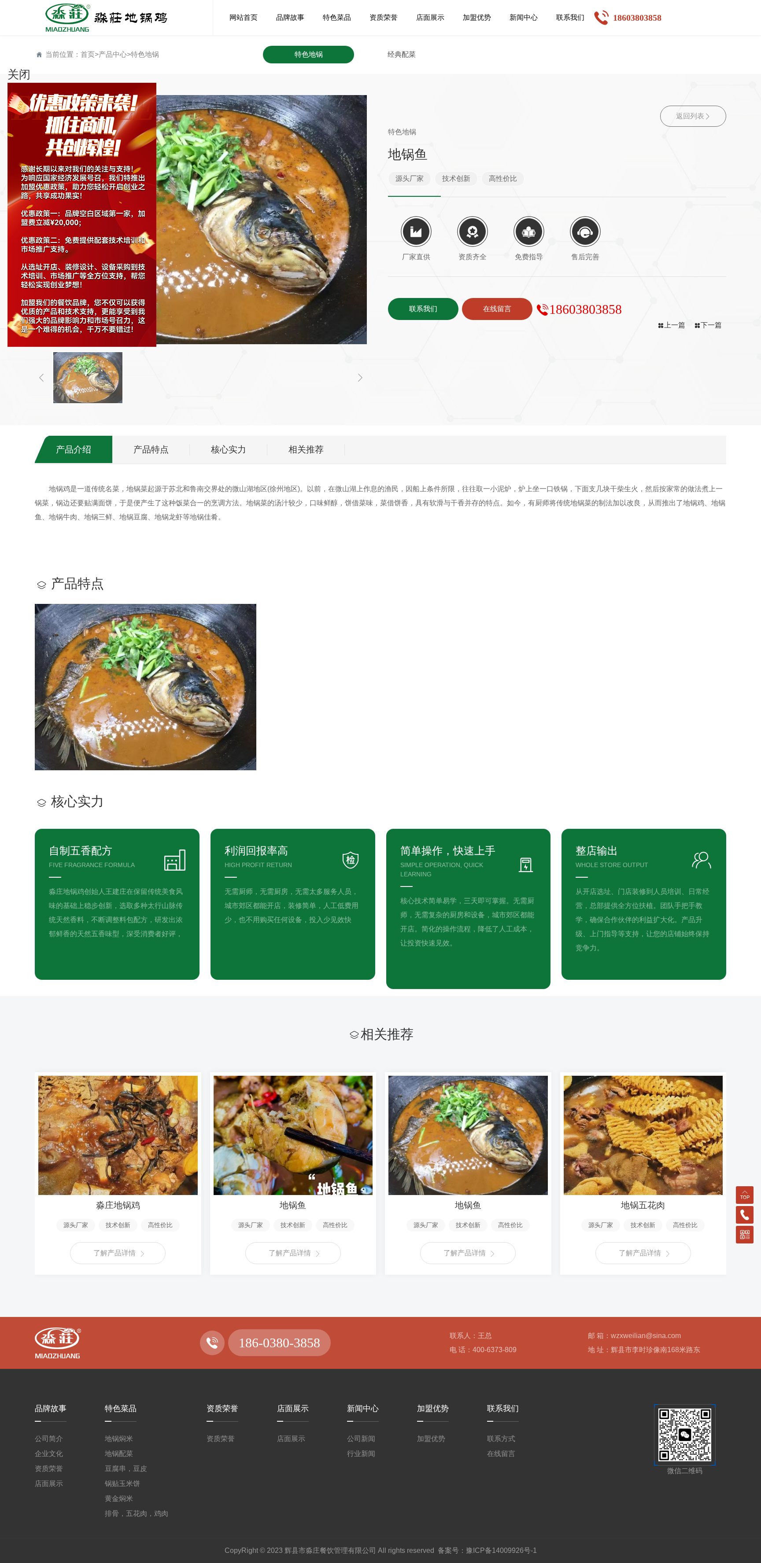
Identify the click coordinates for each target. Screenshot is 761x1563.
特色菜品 (121, 1408)
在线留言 (501, 1453)
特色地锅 (145, 54)
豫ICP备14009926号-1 (501, 1550)
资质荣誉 (49, 1468)
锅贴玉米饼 (122, 1483)
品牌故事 (50, 1408)
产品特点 (151, 449)
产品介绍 (73, 449)
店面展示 (49, 1483)
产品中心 (113, 54)
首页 (88, 54)
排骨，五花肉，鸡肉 (136, 1513)
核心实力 (228, 449)
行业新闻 (361, 1453)
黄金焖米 (119, 1498)
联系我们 (503, 1408)
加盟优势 (433, 1408)
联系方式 (501, 1438)
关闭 (18, 74)
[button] (41, 378)
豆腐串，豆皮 (126, 1468)
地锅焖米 (119, 1438)
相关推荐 (306, 449)
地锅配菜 (119, 1453)
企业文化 (49, 1453)
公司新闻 (361, 1438)
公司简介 (49, 1438)
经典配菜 (402, 54)
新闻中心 (363, 1408)
